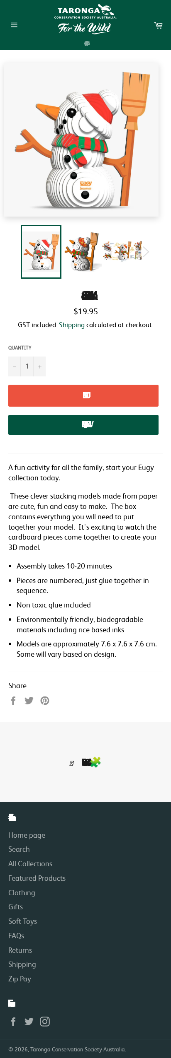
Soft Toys (22, 920)
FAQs (16, 935)
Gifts (15, 906)
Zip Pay (19, 978)
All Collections (30, 863)
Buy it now (83, 424)
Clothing (21, 892)
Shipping (72, 324)
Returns (20, 949)
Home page (26, 834)
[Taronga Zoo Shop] (85, 19)
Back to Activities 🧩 (90, 762)
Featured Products (37, 877)
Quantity (20, 348)
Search (19, 848)
